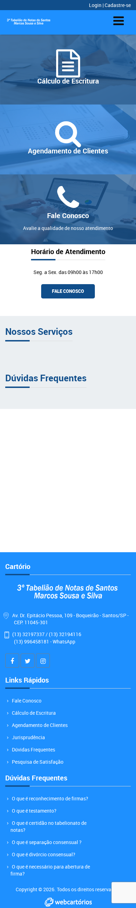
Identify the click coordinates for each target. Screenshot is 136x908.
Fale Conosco (68, 291)
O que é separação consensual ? (47, 842)
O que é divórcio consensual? (43, 854)
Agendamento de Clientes (40, 725)
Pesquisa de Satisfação (37, 761)
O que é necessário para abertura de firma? (50, 870)
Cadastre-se (118, 5)
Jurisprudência (28, 737)
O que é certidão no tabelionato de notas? (48, 826)
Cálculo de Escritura (34, 712)
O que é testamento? (34, 810)
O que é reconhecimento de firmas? (50, 798)
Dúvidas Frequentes (33, 749)
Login (96, 5)
